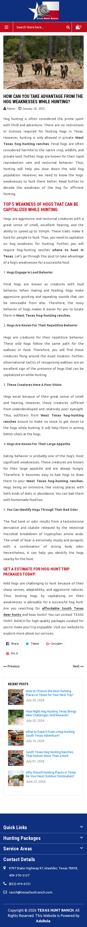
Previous (14, 666)
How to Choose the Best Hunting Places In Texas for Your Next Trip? (49, 693)
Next (76, 666)
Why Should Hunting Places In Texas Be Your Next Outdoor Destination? (51, 774)
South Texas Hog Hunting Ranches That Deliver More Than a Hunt (49, 754)
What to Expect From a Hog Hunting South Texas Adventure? (50, 733)
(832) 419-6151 (20, 884)
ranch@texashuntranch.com (30, 892)
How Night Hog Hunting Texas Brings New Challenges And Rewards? (51, 713)
